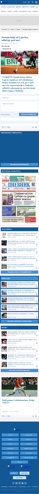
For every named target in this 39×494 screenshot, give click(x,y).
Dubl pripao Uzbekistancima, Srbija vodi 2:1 (19, 397)
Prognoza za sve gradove (19, 164)
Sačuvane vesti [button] (29, 2)
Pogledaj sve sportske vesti (19, 370)
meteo (3, 11)
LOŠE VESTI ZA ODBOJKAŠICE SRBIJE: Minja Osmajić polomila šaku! (19, 341)
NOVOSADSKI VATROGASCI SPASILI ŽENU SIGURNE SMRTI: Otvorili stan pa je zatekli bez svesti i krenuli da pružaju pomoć (19, 284)
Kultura (10, 453)
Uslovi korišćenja (5, 114)
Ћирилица (24, 473)
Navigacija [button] (36, 2)
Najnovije (11, 7)
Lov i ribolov (10, 457)
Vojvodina (10, 448)
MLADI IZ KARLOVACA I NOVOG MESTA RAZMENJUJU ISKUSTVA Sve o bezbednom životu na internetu (19, 300)
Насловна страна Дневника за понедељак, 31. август (19, 199)
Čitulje (19, 462)
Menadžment (4, 486)
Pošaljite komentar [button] (28, 114)
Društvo (25, 7)
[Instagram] (16, 483)
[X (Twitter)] (19, 483)
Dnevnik (7, 46)
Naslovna (4, 29)
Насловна (19, 477)
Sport (32, 7)
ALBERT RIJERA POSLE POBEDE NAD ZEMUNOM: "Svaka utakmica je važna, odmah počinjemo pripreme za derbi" (19, 349)
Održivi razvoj (29, 448)
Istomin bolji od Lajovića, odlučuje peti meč (15, 38)
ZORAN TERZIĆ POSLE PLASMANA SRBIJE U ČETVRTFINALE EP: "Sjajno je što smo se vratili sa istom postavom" (19, 333)
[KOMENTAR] (8, 127)
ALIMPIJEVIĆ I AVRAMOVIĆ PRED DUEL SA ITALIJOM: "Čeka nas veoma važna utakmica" (19, 356)
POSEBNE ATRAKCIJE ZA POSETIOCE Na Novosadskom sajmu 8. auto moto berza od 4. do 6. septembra (19, 292)
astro (15, 11)
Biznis (18, 7)
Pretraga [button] (32, 2)
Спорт (12, 29)
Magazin (29, 453)
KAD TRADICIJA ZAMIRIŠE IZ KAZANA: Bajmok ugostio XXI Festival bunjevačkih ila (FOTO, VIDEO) (19, 266)
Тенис (18, 29)
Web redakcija (35, 486)
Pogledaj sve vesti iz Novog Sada (20, 321)
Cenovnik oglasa (12, 486)
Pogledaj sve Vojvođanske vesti (19, 272)
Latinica (14, 473)
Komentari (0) (7, 49)
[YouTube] (22, 483)
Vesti (3, 7)
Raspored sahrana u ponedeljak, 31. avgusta (19, 315)
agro (10, 11)
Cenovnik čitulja (22, 486)
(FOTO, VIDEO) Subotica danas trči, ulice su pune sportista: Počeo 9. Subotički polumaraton (19, 258)
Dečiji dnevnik (28, 457)
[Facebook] (13, 483)
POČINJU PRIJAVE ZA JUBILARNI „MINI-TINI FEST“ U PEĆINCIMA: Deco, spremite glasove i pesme (19, 235)
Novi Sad (29, 444)
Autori (29, 486)
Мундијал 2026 (25, 11)
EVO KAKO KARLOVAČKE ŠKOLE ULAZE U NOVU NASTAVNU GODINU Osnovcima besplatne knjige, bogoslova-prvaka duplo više (19, 307)
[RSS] (25, 483)
